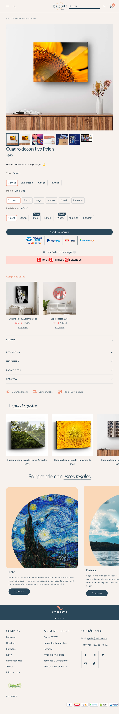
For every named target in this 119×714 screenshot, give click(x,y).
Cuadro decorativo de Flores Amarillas (27, 460)
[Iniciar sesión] (104, 6)
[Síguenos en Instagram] (94, 655)
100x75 (47, 218)
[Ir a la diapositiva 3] (60, 618)
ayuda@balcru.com (97, 638)
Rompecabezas (14, 660)
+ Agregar (23, 327)
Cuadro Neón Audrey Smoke (23, 319)
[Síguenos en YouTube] (85, 663)
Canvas (12, 182)
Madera (51, 200)
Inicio (8, 18)
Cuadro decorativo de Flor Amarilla (72, 460)
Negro (39, 200)
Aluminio (55, 182)
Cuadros (10, 643)
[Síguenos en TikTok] (94, 663)
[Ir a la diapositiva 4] (63, 618)
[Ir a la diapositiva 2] (58, 618)
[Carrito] (111, 6)
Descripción (13, 352)
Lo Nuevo (11, 637)
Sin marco (13, 200)
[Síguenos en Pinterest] (102, 655)
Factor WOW (50, 637)
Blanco (27, 200)
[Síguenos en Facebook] (85, 655)
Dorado (64, 200)
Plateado (78, 200)
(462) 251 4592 (99, 644)
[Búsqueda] (14, 6)
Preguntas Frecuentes (55, 643)
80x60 (35, 218)
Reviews (48, 649)
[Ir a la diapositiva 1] (55, 618)
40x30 (11, 218)
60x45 (23, 218)
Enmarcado (27, 182)
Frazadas (10, 649)
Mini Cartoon (13, 672)
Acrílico (42, 182)
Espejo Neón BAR (59, 319)
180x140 (87, 218)
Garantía (11, 379)
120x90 (60, 218)
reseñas (10, 340)
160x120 (73, 218)
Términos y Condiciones (56, 660)
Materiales (12, 361)
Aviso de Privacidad (54, 654)
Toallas (9, 666)
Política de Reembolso (55, 666)
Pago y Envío (13, 370)
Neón (9, 654)
